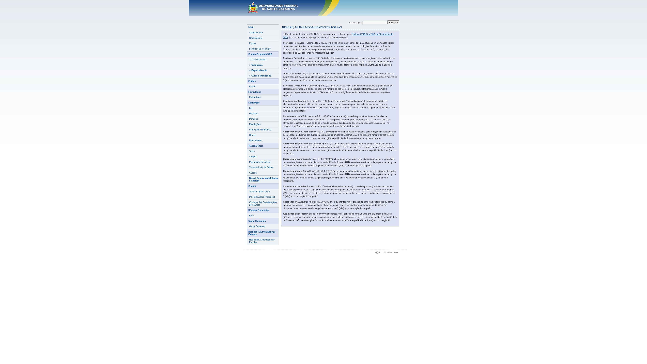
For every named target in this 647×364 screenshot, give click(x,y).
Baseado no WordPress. (389, 253)
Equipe (252, 43)
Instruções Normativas (260, 129)
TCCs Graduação (257, 59)
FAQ (251, 215)
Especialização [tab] (259, 70)
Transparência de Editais (261, 167)
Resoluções (255, 124)
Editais (252, 86)
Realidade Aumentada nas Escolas (262, 241)
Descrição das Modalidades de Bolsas (263, 179)
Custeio (253, 173)
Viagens (253, 156)
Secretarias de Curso (259, 191)
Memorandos (255, 140)
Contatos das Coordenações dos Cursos (263, 203)
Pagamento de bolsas (259, 162)
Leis (251, 108)
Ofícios (252, 135)
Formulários (255, 97)
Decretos (253, 113)
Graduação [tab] (257, 65)
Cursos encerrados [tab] (261, 75)
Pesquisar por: (355, 22)
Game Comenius (257, 226)
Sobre (252, 151)
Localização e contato (260, 49)
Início (251, 27)
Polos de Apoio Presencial (262, 197)
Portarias (253, 119)
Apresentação (256, 32)
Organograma (255, 38)
